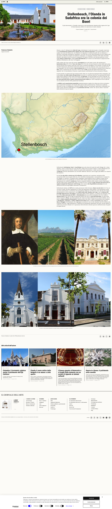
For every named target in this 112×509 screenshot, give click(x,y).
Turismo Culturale (30, 405)
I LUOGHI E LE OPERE (30, 399)
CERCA (107, 1)
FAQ (92, 410)
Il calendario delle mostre (75, 400)
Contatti (93, 407)
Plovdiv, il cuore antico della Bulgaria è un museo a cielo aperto (41, 372)
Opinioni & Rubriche (55, 402)
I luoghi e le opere (81, 9)
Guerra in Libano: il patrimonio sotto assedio (97, 371)
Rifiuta (91, 505)
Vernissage (53, 408)
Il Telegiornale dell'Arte (96, 402)
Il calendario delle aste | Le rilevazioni (78, 402)
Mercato (41, 407)
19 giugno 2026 (97, 380)
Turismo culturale (90, 9)
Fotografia (53, 405)
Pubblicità (93, 405)
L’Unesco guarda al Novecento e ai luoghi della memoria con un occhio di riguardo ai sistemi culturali (69, 373)
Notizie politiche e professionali (58, 404)
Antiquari (41, 402)
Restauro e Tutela (30, 402)
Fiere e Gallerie (42, 400)
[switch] (40, 506)
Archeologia (29, 400)
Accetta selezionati (91, 502)
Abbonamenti (99, 1)
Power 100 (71, 407)
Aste (40, 404)
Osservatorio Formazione (75, 408)
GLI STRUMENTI (72, 399)
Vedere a (53, 407)
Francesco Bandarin (89, 380)
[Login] (7, 2)
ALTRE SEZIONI (54, 399)
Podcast (71, 405)
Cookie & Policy (94, 408)
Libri (52, 400)
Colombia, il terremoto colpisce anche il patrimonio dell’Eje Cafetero (14, 372)
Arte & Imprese (42, 405)
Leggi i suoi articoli (5, 51)
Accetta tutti (91, 498)
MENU (4, 1)
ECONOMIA (41, 399)
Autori (70, 404)
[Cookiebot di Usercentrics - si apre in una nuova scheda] (15, 507)
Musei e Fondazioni (30, 404)
